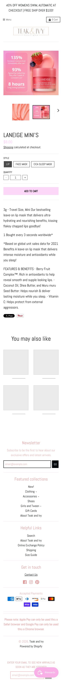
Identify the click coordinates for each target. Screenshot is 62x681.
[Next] (58, 110)
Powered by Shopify (31, 646)
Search (31, 536)
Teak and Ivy (36, 641)
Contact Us (31, 575)
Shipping (8, 147)
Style (6, 158)
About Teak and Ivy (31, 515)
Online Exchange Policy (31, 545)
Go (55, 464)
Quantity (7, 172)
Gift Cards (31, 511)
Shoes (31, 501)
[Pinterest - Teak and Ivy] (37, 582)
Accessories (30, 496)
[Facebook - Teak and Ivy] (25, 582)
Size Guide (31, 555)
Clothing (30, 491)
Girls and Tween (30, 506)
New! (31, 487)
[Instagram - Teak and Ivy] (31, 582)
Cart (55, 19)
